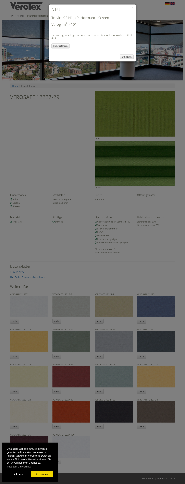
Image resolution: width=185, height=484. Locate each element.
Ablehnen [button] (18, 474)
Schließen (127, 56)
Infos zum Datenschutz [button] (19, 466)
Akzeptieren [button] (42, 474)
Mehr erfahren (60, 46)
